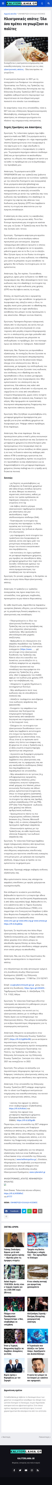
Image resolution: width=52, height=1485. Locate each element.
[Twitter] (24, 1211)
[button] (3, 3)
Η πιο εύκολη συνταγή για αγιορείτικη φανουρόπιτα (37, 1284)
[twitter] (20, 1470)
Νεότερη (6, 1437)
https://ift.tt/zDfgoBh (26, 1120)
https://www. (26, 649)
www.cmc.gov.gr (11, 921)
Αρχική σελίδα (10, 14)
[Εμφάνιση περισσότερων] (6, 1216)
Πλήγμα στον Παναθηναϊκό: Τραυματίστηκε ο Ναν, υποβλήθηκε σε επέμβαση (13, 1319)
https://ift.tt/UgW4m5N (20, 1039)
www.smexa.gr (40, 921)
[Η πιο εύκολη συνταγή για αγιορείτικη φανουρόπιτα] (37, 1272)
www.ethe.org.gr (26, 921)
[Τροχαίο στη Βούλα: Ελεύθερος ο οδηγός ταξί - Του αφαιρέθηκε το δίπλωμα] (37, 1240)
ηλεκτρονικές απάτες (14, 69)
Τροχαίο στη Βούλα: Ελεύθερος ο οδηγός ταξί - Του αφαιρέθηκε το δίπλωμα (37, 1253)
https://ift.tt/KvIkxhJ (18, 1108)
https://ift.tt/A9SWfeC (13, 1193)
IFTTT (9, 1196)
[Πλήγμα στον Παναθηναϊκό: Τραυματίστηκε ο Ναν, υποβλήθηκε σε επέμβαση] (14, 1304)
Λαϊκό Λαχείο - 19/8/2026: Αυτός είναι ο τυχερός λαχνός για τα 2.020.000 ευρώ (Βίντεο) (14, 1287)
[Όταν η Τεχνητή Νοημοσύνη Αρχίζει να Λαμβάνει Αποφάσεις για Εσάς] (14, 1336)
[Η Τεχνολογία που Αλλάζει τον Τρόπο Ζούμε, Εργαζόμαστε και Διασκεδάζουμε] (37, 1336)
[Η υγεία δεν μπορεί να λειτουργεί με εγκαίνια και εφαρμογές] (37, 1365)
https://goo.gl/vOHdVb (34, 988)
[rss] (37, 1470)
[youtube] (26, 1470)
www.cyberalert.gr (37, 1172)
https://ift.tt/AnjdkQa (13, 924)
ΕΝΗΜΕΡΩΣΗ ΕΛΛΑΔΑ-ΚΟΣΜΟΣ (31, 14)
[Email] (40, 1211)
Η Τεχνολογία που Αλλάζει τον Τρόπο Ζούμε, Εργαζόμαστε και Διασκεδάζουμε (36, 1349)
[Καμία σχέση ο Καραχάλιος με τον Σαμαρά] (14, 1365)
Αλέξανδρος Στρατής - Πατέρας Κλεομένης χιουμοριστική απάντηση (37, 1317)
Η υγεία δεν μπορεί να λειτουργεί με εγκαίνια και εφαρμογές (37, 1378)
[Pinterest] (35, 1211)
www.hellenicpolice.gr (26, 1159)
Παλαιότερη (44, 1437)
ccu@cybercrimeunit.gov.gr (22, 985)
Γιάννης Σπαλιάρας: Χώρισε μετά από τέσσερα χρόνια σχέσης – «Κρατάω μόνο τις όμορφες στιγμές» (14, 1255)
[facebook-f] (14, 1470)
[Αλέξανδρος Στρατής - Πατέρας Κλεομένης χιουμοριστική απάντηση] (37, 1304)
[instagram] (32, 1470)
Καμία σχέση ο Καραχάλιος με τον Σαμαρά (12, 1378)
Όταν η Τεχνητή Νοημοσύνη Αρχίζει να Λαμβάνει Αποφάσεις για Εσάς (14, 1349)
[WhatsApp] (29, 1211)
